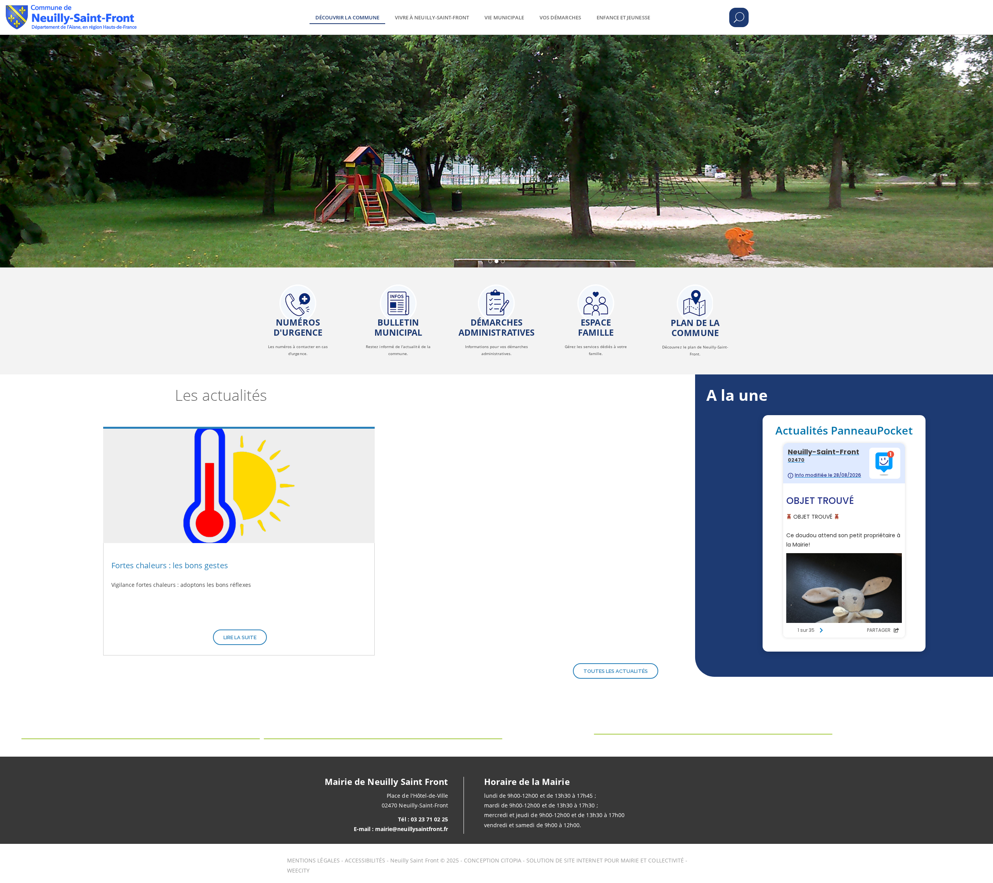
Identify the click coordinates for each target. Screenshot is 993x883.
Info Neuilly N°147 (398, 307)
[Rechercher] (739, 17)
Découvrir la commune (347, 17)
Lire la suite (240, 637)
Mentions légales (313, 860)
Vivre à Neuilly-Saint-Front (432, 17)
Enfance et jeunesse (623, 17)
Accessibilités (365, 860)
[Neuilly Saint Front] (109, 11)
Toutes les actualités (615, 671)
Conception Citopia (492, 860)
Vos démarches (560, 17)
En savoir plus (298, 307)
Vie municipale (504, 17)
